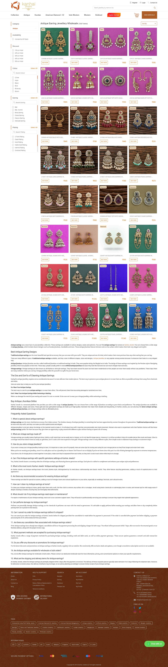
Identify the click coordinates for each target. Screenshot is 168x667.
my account (81, 572)
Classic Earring (20, 118)
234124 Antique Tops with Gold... (111, 98)
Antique (27, 15)
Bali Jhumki (19, 110)
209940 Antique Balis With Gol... (52, 137)
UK (19, 644)
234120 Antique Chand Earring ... (112, 58)
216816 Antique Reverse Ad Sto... (141, 137)
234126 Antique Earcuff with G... (141, 98)
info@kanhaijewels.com (143, 600)
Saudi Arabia (75, 644)
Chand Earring (19, 115)
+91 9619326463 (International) (146, 596)
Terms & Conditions (38, 589)
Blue (16, 86)
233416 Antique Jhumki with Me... (82, 334)
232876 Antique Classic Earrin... (141, 295)
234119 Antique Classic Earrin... (82, 58)
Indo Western (74, 15)
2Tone (17, 77)
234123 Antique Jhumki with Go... (82, 98)
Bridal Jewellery (123, 623)
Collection (15, 15)
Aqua (16, 80)
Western (87, 15)
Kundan (38, 15)
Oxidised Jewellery (140, 627)
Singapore (65, 644)
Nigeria (85, 644)
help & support (40, 572)
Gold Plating (19, 142)
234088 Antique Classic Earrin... (52, 58)
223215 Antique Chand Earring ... (141, 216)
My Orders (79, 576)
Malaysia (56, 644)
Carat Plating (19, 139)
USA (13, 644)
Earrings (14, 627)
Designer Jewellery (146, 623)
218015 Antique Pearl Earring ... (141, 177)
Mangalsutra (90, 627)
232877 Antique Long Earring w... (53, 334)
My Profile (79, 586)
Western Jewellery (31, 632)
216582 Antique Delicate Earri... (111, 137)
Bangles (59, 576)
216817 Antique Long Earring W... (53, 177)
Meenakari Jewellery (103, 627)
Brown (17, 91)
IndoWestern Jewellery (63, 627)
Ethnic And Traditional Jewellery (29, 627)
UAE (41, 644)
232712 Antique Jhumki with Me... (112, 295)
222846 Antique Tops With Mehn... (112, 216)
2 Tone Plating (19, 137)
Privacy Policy (37, 579)
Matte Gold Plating (21, 145)
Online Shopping (126, 627)
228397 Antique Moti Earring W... (111, 255)
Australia (26, 644)
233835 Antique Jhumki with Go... (141, 334)
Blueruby (18, 88)
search (60, 572)
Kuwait (48, 644)
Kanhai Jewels (129, 345)
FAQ (34, 576)
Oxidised (98, 15)
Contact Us (14, 583)
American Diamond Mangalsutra (69, 623)
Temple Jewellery (17, 632)
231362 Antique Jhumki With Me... (53, 295)
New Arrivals (149, 15)
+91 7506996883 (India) (144, 594)
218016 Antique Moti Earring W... (53, 216)
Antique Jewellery (87, 623)
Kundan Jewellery (78, 627)
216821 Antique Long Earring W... (112, 177)
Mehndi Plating (20, 148)
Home (13, 576)
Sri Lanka (93, 644)
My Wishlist (79, 579)
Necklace (60, 583)
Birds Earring (19, 113)
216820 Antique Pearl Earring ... (82, 177)
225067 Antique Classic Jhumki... (82, 255)
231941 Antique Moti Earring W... (82, 295)
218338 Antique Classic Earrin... (82, 216)
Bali (16, 107)
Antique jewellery (99, 358)
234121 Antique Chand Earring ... (141, 58)
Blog (12, 586)
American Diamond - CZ (55, 15)
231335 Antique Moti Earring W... (141, 255)
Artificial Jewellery (101, 623)
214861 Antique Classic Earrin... (82, 137)
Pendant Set (61, 586)
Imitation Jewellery (47, 627)
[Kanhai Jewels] (24, 5)
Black (17, 83)
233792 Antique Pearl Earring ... (111, 334)
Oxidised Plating (20, 150)
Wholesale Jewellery (46, 632)
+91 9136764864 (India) (144, 593)
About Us (14, 579)
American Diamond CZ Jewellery (47, 623)
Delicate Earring (20, 121)
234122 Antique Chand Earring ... (53, 98)
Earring (59, 579)
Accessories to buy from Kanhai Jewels (23, 623)
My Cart (78, 583)
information (16, 572)
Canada (34, 644)
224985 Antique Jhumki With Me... (53, 255)
